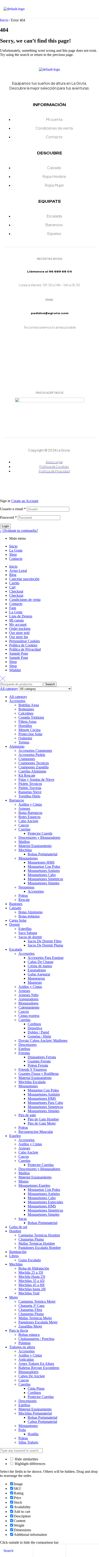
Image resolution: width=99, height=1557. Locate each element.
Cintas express (28, 1016)
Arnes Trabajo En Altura (36, 1364)
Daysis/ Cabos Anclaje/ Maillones (42, 1040)
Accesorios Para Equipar (46, 958)
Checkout (16, 591)
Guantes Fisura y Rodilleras (38, 1074)
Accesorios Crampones (35, 750)
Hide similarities (26, 1459)
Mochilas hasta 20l (32, 1289)
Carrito (14, 583)
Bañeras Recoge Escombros (38, 1368)
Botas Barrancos (30, 813)
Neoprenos (26, 887)
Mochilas (25, 850)
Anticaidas (26, 1359)
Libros (14, 1256)
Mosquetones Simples (43, 883)
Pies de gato (27, 1115)
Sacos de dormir (30, 937)
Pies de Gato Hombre (43, 1119)
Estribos (24, 1049)
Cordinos (34, 1024)
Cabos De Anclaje (31, 1376)
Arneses (24, 808)
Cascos (23, 825)
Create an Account (24, 501)
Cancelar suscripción (24, 579)
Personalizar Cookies (24, 641)
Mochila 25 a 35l (30, 1272)
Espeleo (15, 1136)
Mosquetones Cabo (42, 875)
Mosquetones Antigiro (44, 871)
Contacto (15, 559)
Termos (23, 742)
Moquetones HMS (41, 862)
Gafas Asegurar (39, 974)
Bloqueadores (28, 1003)
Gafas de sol (18, 1227)
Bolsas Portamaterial (42, 854)
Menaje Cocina (29, 730)
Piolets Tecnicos (30, 784)
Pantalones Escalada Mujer (38, 1322)
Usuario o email (13, 509)
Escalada (15, 949)
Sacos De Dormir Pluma (45, 945)
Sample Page (18, 653)
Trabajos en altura (22, 1347)
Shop (13, 554)
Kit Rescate (26, 775)
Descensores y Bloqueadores (39, 837)
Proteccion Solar (30, 734)
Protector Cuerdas (41, 1165)
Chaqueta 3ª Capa (31, 1306)
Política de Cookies (23, 645)
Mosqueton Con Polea (44, 866)
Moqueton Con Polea (43, 1090)
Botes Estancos (29, 817)
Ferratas (24, 1053)
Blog (12, 575)
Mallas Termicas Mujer (35, 1318)
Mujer (13, 1297)
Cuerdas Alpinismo (32, 771)
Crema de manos (40, 966)
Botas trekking (29, 916)
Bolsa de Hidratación (33, 1268)
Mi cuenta (16, 620)
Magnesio (35, 982)
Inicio (4, 20)
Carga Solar (17, 920)
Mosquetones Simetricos (45, 879)
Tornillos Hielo (29, 796)
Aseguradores (28, 999)
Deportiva (35, 1028)
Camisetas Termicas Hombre (39, 1235)
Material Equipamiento (35, 846)
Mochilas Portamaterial (35, 1413)
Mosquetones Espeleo (34, 1185)
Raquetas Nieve (29, 792)
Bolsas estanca (29, 1335)
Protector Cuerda (40, 833)
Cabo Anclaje (28, 821)
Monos (23, 1181)
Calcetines (25, 713)
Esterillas (25, 929)
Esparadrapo (37, 970)
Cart (12, 587)
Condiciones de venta (25, 600)
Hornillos (25, 726)
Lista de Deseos (20, 616)
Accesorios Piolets (31, 755)
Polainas (24, 1343)
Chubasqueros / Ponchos (36, 1339)
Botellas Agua (28, 705)
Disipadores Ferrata (42, 1057)
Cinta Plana (36, 1388)
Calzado (15, 908)
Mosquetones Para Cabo (45, 1103)
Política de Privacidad (25, 649)
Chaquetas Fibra (30, 1310)
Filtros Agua (27, 722)
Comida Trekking (31, 717)
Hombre (15, 1231)
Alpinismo (16, 746)
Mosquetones (28, 858)
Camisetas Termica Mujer (36, 1301)
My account (17, 624)
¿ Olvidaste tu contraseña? (19, 531)
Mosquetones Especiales (45, 1202)
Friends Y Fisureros (32, 1069)
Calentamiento (28, 1007)
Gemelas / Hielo (39, 1036)
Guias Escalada (29, 1260)
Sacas (22, 1219)
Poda (22, 1430)
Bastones (15, 904)
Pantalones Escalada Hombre (39, 1248)
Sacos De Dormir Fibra (44, 941)
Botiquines (26, 709)
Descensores (27, 1045)
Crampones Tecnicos (33, 763)
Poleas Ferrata (38, 1065)
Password (8, 517)
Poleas (23, 895)
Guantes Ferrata (39, 1061)
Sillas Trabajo (28, 1442)
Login (5, 526)
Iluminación (17, 1252)
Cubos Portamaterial (42, 1422)
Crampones (26, 759)
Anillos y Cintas (30, 804)
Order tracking (19, 629)
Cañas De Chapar (40, 962)
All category (18, 697)
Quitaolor (25, 738)
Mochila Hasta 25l (31, 1277)
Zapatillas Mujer (30, 1326)
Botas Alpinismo (30, 912)
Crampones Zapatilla (33, 767)
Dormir (14, 924)
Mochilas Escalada (32, 1082)
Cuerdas (24, 829)
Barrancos (16, 800)
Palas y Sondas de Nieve (36, 779)
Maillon (24, 842)
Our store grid (19, 633)
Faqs (12, 608)
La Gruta (15, 550)
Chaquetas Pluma (31, 1239)
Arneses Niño (28, 995)
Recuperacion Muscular (35, 1132)
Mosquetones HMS (42, 1098)
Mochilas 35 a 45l (31, 1281)
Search (50, 684)
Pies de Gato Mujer (42, 1123)
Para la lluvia (18, 1330)
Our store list (18, 637)
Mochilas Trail (28, 1293)
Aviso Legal (18, 571)
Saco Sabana (27, 933)
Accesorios (17, 701)
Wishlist (15, 670)
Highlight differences (29, 1464)
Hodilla (33, 1434)
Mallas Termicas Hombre (36, 1243)
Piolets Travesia (29, 788)
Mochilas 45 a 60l (31, 1285)
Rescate (24, 900)
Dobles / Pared (38, 1032)
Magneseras (36, 978)
